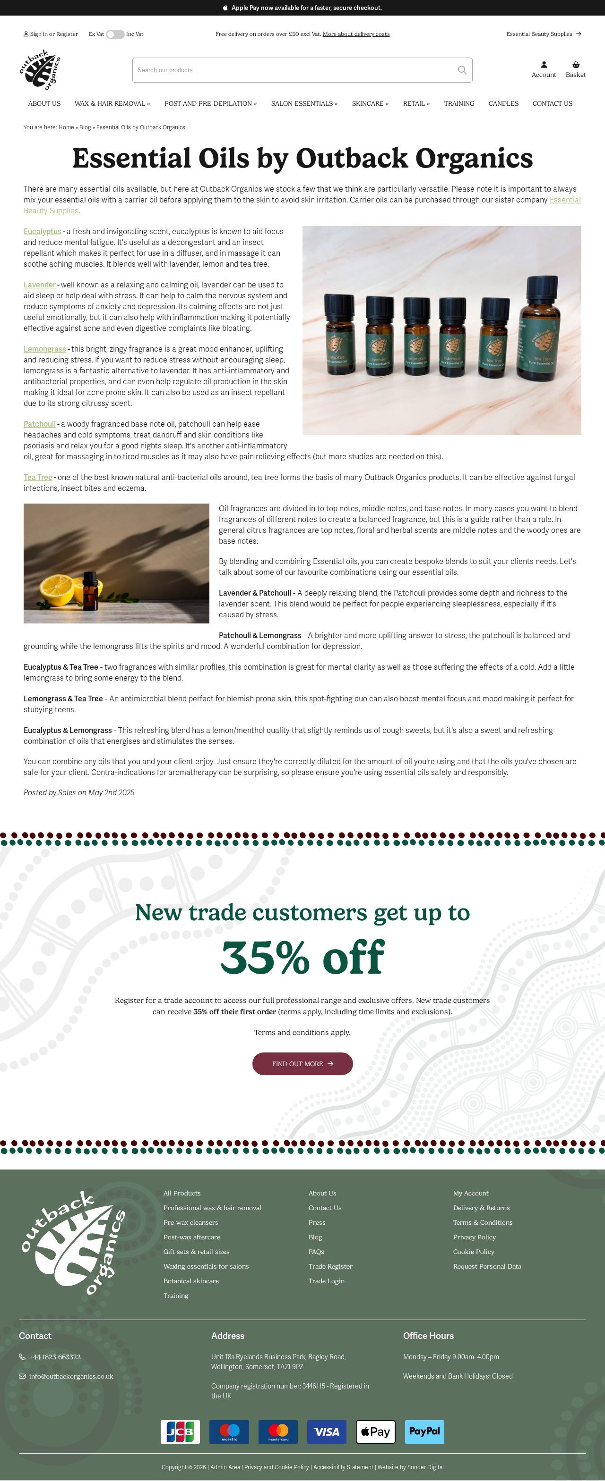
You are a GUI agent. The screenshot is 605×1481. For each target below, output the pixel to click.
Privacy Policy (474, 1237)
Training (459, 103)
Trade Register (331, 1266)
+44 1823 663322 (55, 1357)
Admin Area (225, 1467)
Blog (315, 1237)
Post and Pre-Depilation (210, 103)
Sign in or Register (53, 34)
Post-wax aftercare (193, 1237)
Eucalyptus (42, 231)
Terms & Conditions (483, 1222)
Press (317, 1222)
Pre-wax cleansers (192, 1222)
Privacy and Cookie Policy (276, 1467)
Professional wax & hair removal (212, 1208)
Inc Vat (135, 34)
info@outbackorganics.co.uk (71, 1376)
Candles (504, 103)
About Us (44, 103)
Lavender (40, 285)
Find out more (298, 1064)
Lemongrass (45, 349)
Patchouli (40, 424)
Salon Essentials (304, 103)
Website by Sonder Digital (411, 1467)
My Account (471, 1193)
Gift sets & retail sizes (197, 1251)
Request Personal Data (487, 1266)
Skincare (370, 103)
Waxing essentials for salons (206, 1266)
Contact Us (552, 103)
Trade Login (327, 1281)
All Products (182, 1193)
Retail (416, 103)
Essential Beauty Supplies (540, 34)
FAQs (316, 1251)
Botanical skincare (191, 1281)
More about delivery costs (356, 34)
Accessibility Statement (343, 1467)
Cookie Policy (473, 1251)
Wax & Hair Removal (112, 103)
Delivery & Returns (481, 1208)
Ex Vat (96, 34)
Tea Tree (38, 477)
